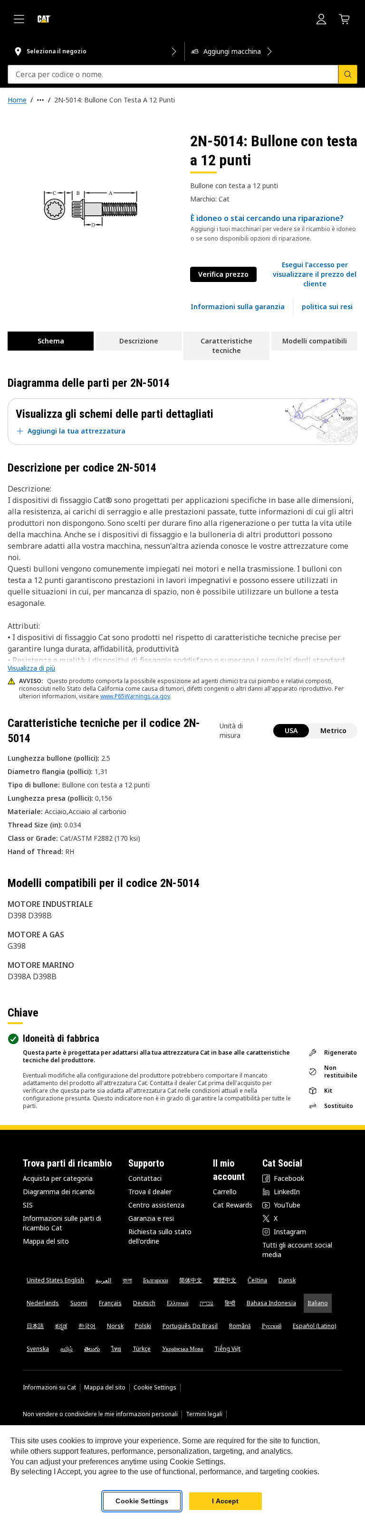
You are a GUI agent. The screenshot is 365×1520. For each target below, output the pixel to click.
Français (110, 1303)
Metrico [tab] (333, 730)
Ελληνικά (177, 1303)
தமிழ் (66, 1349)
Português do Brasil (190, 1326)
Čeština (257, 1280)
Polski (143, 1326)
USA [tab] (291, 730)
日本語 (35, 1326)
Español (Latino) (314, 1326)
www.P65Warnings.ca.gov (135, 696)
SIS (28, 1204)
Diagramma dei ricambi (59, 1191)
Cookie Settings (155, 1387)
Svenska (38, 1349)
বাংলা (127, 1280)
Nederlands (43, 1303)
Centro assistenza (156, 1204)
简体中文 (190, 1280)
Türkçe (142, 1349)
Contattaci (145, 1178)
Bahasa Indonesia (271, 1303)
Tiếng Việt (227, 1349)
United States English (55, 1280)
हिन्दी (230, 1303)
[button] (314, 274)
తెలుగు (92, 1349)
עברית (206, 1303)
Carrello (225, 1191)
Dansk (287, 1280)
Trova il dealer (150, 1191)
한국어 (87, 1326)
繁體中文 (224, 1280)
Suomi (78, 1303)
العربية (103, 1280)
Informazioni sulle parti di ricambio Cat (62, 1223)
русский (271, 1326)
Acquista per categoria (58, 1178)
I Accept (225, 1501)
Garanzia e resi (151, 1218)
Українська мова (182, 1349)
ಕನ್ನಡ (61, 1326)
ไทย (116, 1349)
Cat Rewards (232, 1204)
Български (155, 1280)
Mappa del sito (46, 1241)
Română (239, 1326)
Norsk (115, 1326)
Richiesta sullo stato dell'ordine (160, 1236)
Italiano (317, 1303)
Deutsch (144, 1303)
